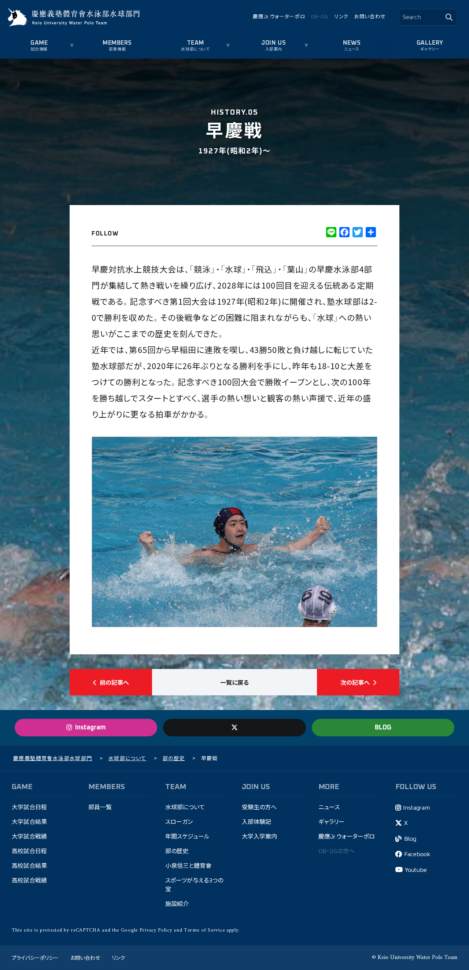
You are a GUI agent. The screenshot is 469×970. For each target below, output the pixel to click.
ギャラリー (429, 49)
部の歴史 (176, 851)
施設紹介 (177, 904)
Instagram (416, 808)
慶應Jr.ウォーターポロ (279, 16)
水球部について (185, 807)
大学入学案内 (259, 837)
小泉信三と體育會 (188, 866)
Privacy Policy (156, 930)
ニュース (351, 49)
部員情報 (117, 49)
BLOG (383, 727)
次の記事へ (355, 682)
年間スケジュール (187, 837)
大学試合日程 (29, 807)
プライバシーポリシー (35, 957)
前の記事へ (114, 682)
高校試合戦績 (29, 881)
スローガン (179, 822)
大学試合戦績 (29, 837)
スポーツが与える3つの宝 (194, 885)
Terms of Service (204, 930)
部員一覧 (100, 807)
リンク (341, 16)
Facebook (417, 854)
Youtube (416, 870)
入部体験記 (256, 822)
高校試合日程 (29, 851)
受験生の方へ (259, 807)
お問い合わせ (369, 16)
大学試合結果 (29, 822)
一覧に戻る (234, 682)
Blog (410, 839)
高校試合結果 (29, 866)
